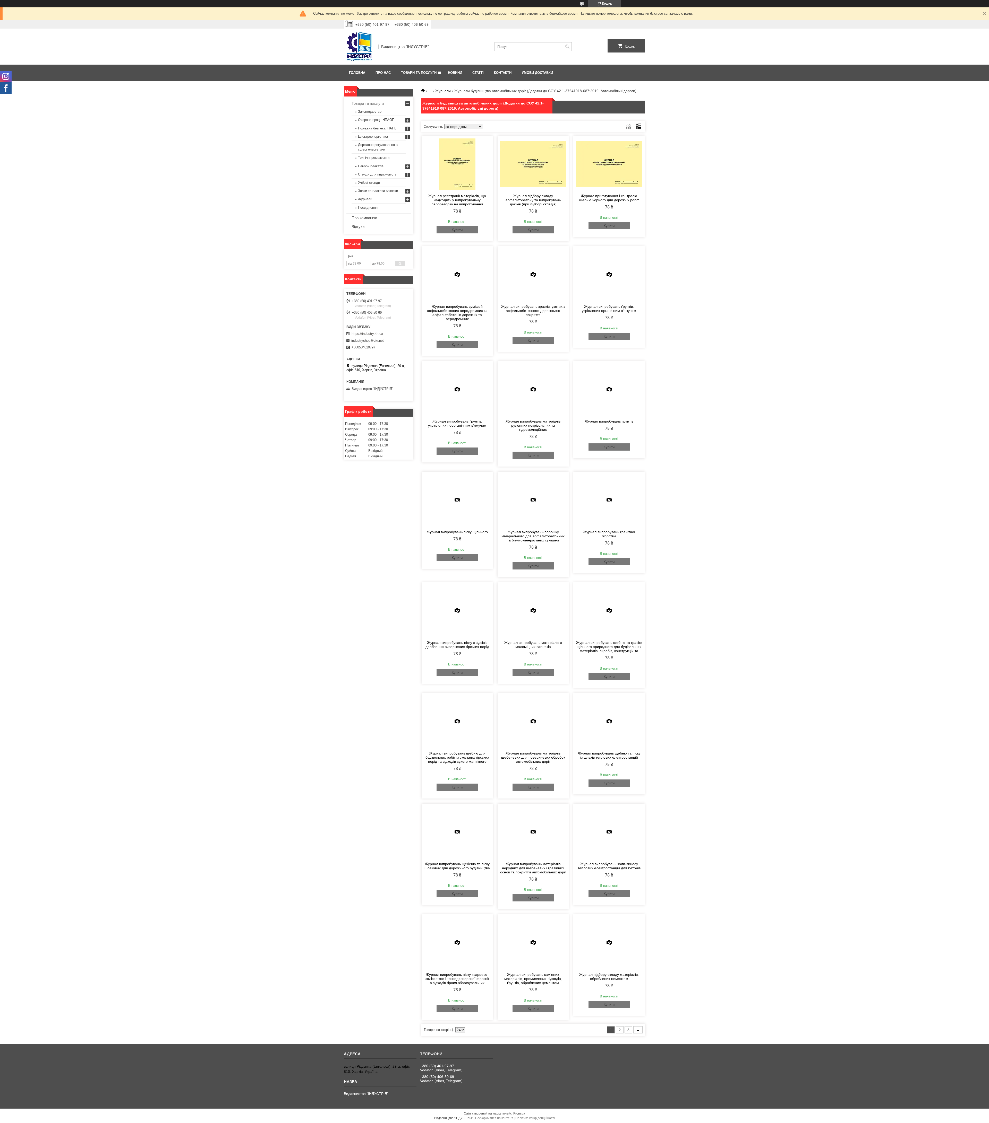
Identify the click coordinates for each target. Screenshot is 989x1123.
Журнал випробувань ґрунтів (609, 421)
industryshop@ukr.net (367, 341)
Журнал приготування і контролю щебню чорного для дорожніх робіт (609, 198)
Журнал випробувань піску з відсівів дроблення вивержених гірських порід (457, 645)
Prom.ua (519, 1113)
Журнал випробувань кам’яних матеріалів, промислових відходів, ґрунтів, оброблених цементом (533, 978)
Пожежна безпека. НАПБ (377, 128)
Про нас (383, 73)
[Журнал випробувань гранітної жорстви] (609, 500)
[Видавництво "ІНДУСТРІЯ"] (359, 46)
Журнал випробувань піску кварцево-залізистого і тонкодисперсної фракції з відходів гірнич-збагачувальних (457, 978)
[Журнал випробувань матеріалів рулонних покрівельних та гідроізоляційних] (533, 389)
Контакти (502, 73)
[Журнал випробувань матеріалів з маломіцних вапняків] (533, 610)
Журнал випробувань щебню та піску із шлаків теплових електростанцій (609, 755)
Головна (357, 73)
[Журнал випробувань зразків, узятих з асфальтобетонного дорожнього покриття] (533, 274)
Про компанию (364, 218)
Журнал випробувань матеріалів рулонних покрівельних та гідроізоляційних (533, 425)
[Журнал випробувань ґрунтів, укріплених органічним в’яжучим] (609, 274)
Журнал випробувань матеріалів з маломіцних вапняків (533, 645)
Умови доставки (537, 73)
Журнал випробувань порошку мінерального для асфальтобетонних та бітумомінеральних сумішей (533, 536)
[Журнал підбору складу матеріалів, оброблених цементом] (609, 942)
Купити (457, 230)
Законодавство (369, 111)
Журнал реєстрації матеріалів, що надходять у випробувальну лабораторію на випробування (457, 200)
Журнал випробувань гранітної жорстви (609, 534)
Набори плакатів (370, 166)
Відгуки (358, 226)
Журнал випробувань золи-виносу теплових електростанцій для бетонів (609, 866)
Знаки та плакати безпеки (378, 191)
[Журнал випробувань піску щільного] (457, 500)
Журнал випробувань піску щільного (457, 532)
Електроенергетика (373, 136)
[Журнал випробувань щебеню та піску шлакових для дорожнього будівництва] (457, 832)
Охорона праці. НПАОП (376, 120)
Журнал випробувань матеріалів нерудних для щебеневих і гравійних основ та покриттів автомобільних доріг (533, 868)
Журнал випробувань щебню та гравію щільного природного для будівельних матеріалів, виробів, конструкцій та (609, 647)
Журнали (443, 91)
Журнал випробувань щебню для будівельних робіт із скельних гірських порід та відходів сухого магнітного (457, 757)
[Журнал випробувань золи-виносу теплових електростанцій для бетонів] (609, 832)
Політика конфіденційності (535, 1118)
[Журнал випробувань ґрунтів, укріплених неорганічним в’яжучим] (457, 389)
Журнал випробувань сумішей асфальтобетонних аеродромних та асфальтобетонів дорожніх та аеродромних (457, 312)
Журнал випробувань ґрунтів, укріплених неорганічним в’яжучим (457, 423)
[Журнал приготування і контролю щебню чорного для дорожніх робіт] (609, 164)
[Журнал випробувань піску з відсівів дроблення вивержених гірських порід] (457, 610)
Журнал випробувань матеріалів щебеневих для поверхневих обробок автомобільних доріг (533, 757)
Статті (478, 73)
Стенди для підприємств (377, 174)
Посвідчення (368, 207)
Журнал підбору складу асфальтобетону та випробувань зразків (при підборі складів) (533, 200)
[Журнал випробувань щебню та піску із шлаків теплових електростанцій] (609, 721)
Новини (455, 73)
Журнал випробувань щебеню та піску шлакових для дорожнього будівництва (457, 866)
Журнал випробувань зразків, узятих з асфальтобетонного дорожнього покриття (533, 310)
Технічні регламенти (373, 158)
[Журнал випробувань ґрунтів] (609, 389)
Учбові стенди (369, 183)
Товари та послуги (419, 73)
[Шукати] (567, 46)
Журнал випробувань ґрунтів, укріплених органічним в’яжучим (609, 308)
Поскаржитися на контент (494, 1118)
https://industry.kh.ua (367, 334)
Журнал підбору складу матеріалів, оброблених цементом (609, 976)
